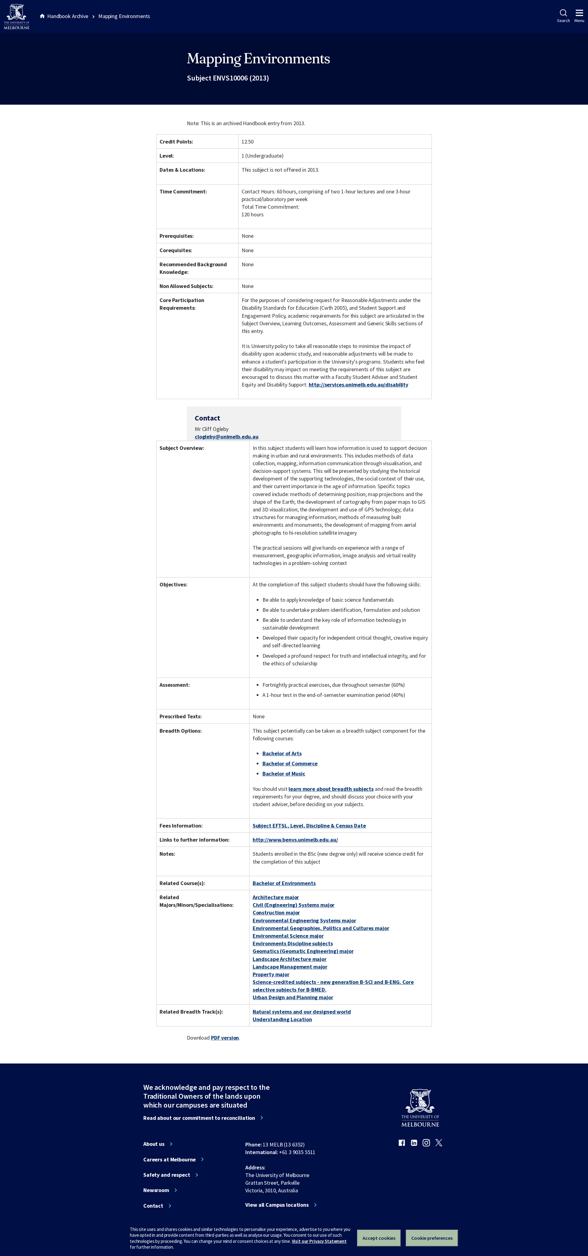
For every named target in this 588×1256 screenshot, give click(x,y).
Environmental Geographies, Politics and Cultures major (321, 928)
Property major (271, 974)
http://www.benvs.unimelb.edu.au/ (295, 839)
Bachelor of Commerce (290, 763)
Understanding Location (282, 1019)
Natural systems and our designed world (302, 1011)
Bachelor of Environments (284, 883)
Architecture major (276, 897)
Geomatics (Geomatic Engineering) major (303, 951)
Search (563, 20)
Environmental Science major (288, 935)
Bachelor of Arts (282, 753)
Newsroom (156, 1190)
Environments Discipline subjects (293, 943)
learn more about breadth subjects (331, 788)
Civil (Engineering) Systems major (294, 904)
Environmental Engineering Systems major (304, 920)
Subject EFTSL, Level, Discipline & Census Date (309, 825)
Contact (153, 1205)
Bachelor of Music (283, 773)
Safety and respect (166, 1175)
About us (153, 1144)
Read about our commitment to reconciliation (199, 1118)
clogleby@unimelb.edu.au (226, 436)
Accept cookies (379, 1238)
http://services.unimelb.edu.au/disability (358, 384)
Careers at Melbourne (169, 1159)
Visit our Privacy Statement (319, 1241)
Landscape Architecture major (289, 959)
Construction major (276, 912)
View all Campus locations (277, 1205)
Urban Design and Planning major (293, 997)
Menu (579, 20)
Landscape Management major (290, 966)
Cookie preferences (432, 1238)
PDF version (225, 1037)
